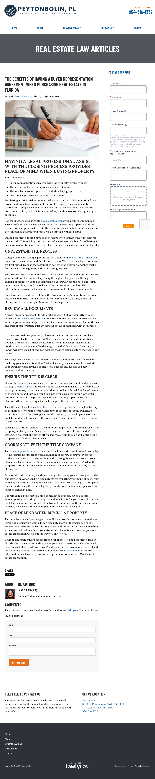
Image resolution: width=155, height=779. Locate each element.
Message (12, 645)
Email (11, 635)
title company (18, 451)
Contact (138, 27)
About (40, 27)
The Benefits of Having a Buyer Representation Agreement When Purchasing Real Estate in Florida (49, 84)
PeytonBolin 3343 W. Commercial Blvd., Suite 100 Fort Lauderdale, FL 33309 (103, 704)
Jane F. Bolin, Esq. (23, 96)
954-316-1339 (141, 12)
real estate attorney (54, 220)
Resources (106, 27)
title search (25, 386)
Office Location (93, 694)
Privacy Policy (134, 766)
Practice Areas (71, 27)
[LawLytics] (77, 765)
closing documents (32, 318)
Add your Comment (79, 610)
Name (11, 625)
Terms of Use (120, 766)
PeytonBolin (73, 550)
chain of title (49, 407)
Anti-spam (145, 766)
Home (14, 27)
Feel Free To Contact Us (22, 694)
